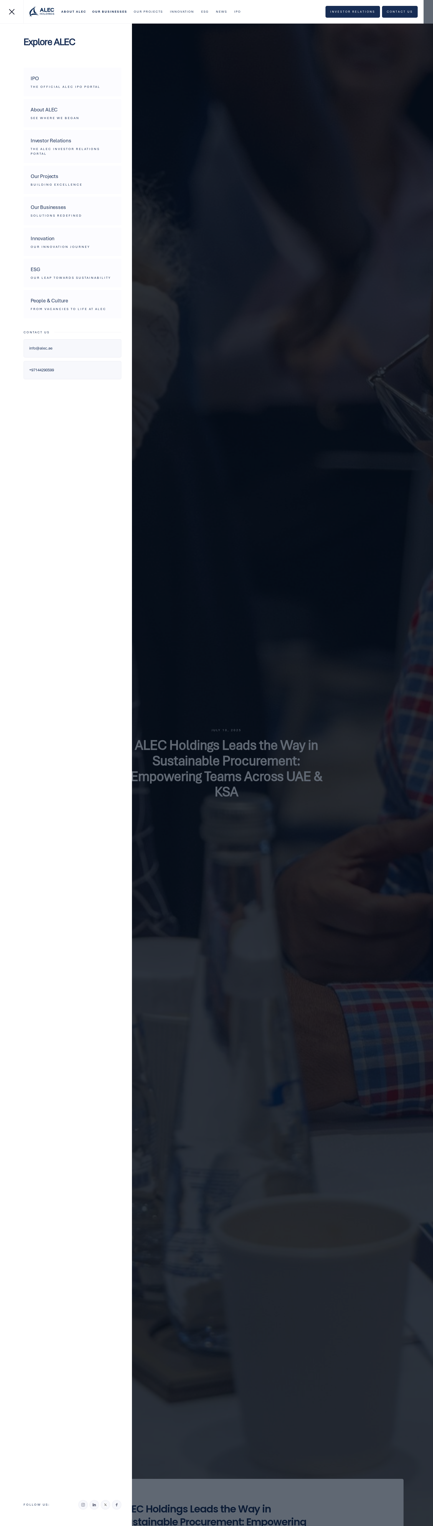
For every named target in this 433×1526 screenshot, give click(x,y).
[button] (73, 11)
